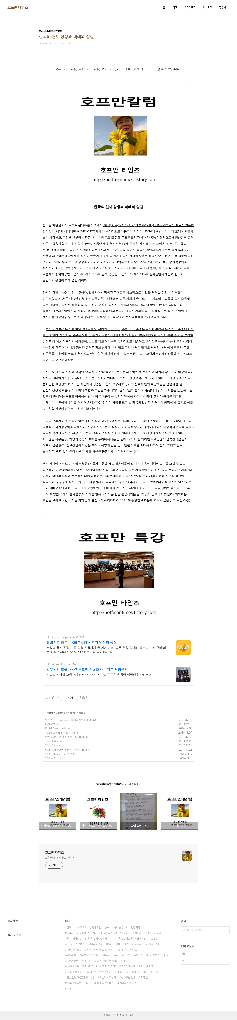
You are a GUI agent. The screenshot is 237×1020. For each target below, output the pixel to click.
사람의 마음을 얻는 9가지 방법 (60, 753)
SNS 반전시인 (74, 982)
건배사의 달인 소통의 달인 (100, 949)
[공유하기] (53, 698)
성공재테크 (50, 713)
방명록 (222, 7)
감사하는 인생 (52, 758)
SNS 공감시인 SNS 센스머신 (130, 938)
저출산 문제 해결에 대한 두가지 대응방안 (65, 749)
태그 (175, 7)
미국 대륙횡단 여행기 (101, 944)
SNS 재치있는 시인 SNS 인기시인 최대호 (88, 938)
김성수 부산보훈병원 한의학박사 (83, 955)
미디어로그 (190, 7)
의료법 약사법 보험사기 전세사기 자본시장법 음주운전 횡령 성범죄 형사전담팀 (99, 674)
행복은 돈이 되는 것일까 (79, 960)
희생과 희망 (50, 745)
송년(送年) (50, 724)
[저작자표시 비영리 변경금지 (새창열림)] (83, 697)
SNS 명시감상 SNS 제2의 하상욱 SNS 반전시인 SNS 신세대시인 (101, 966)
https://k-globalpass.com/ (62, 637)
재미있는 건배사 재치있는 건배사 (152, 955)
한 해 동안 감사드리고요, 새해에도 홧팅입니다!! (68, 719)
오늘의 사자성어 (107, 977)
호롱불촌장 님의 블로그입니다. (60, 857)
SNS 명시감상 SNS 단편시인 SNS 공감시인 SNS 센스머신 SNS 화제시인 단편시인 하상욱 (114, 932)
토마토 (127, 955)
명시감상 (157, 971)
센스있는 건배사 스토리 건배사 (136, 977)
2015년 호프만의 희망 (55, 728)
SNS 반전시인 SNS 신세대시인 (113, 960)
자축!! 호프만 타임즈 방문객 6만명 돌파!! (64, 736)
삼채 (69, 927)
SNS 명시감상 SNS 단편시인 (132, 971)
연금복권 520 (74, 949)
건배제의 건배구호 (128, 949)
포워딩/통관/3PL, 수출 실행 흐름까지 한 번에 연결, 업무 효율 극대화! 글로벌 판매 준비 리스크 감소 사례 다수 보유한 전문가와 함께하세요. (106, 650)
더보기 (68, 989)
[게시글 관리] (58, 698)
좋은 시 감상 (146, 966)
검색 (225, 930)
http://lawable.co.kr (58, 664)
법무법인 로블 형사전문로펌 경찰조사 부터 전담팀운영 (87, 669)
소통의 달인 (153, 944)
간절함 (154, 938)
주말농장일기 (111, 955)
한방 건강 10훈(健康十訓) (80, 977)
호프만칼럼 (62, 713)
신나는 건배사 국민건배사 (127, 927)
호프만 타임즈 (17, 7)
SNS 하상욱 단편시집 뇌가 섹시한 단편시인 (89, 971)
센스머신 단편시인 (76, 944)
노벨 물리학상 (52, 741)
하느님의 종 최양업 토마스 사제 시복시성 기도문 (111, 982)
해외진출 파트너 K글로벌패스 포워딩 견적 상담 (81, 642)
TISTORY (119, 1015)
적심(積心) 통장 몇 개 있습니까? (60, 732)
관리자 (131, 1015)
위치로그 (207, 7)
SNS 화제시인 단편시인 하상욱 (93, 927)
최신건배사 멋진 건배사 (129, 944)
